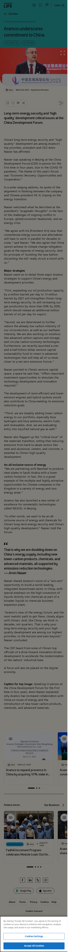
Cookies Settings (34, 936)
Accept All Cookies (34, 945)
